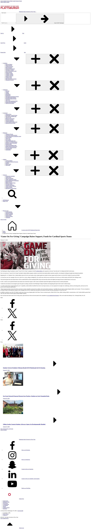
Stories (4, 232)
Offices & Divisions (9, 178)
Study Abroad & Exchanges (10, 78)
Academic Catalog (9, 73)
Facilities (7, 162)
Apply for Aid (8, 117)
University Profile (8, 183)
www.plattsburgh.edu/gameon (53, 295)
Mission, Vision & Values (10, 182)
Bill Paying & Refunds (9, 118)
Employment (5, 500)
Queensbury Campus (9, 69)
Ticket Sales (7, 165)
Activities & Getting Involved (11, 135)
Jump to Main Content (11, 1)
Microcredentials (8, 67)
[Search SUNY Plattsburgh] (12, 198)
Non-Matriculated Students (10, 97)
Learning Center (8, 77)
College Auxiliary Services (10, 186)
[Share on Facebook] (12, 308)
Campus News (8, 177)
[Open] (45, 59)
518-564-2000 (20, 510)
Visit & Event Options (9, 103)
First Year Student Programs (10, 147)
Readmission (7, 95)
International (7, 94)
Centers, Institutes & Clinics (10, 179)
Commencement (8, 148)
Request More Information (10, 102)
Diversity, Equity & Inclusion (11, 143)
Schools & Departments (10, 68)
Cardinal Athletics (8, 160)
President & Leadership (10, 176)
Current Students (8, 211)
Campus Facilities (8, 187)
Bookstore (5, 508)
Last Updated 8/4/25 (4, 518)
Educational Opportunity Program (12, 96)
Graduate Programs (9, 66)
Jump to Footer (19, 1)
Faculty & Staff (8, 215)
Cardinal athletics (39, 271)
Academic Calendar (9, 74)
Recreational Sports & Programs (11, 161)
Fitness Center (8, 164)
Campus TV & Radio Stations (11, 141)
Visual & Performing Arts (10, 140)
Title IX (4, 506)
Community (7, 217)
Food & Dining (8, 137)
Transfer (7, 92)
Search (2, 22)
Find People (5, 503)
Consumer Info (6, 504)
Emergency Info (6, 502)
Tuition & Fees (8, 114)
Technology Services (9, 80)
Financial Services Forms (10, 123)
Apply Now (7, 99)
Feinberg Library (8, 76)
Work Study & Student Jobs (10, 116)
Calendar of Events (9, 134)
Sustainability (8, 149)
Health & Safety (8, 144)
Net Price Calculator (9, 119)
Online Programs (8, 65)
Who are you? (5, 210)
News (4, 231)
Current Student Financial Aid (11, 122)
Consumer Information (9, 185)
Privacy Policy (6, 514)
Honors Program (8, 72)
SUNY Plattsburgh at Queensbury (12, 180)
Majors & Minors (8, 64)
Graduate (7, 93)
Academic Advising (9, 75)
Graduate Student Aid (9, 120)
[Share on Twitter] (12, 317)
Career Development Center (10, 71)
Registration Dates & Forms (10, 98)
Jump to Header (3, 1)
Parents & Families (9, 213)
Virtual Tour (7, 138)
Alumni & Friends (9, 216)
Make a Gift (5, 201)
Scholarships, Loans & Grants (11, 115)
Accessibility (5, 505)
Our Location (8, 139)
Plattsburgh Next (8, 181)
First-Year (7, 91)
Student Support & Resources (11, 146)
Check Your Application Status (11, 101)
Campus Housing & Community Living (13, 136)
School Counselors (9, 214)
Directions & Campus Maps (10, 188)
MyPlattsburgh (6, 200)
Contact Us (5, 515)
